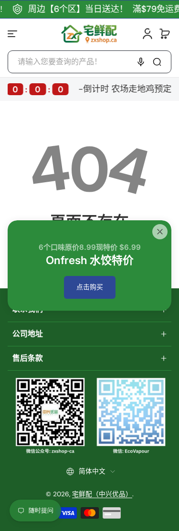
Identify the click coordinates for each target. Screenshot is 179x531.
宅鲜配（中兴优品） (102, 494)
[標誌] (89, 33)
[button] (164, 33)
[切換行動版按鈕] (13, 33)
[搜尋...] (157, 61)
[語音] (140, 61)
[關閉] (160, 231)
